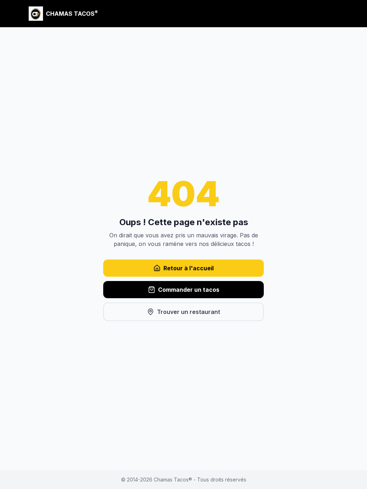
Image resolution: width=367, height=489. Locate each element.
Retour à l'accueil (188, 268)
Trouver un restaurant (188, 311)
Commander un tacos (188, 289)
